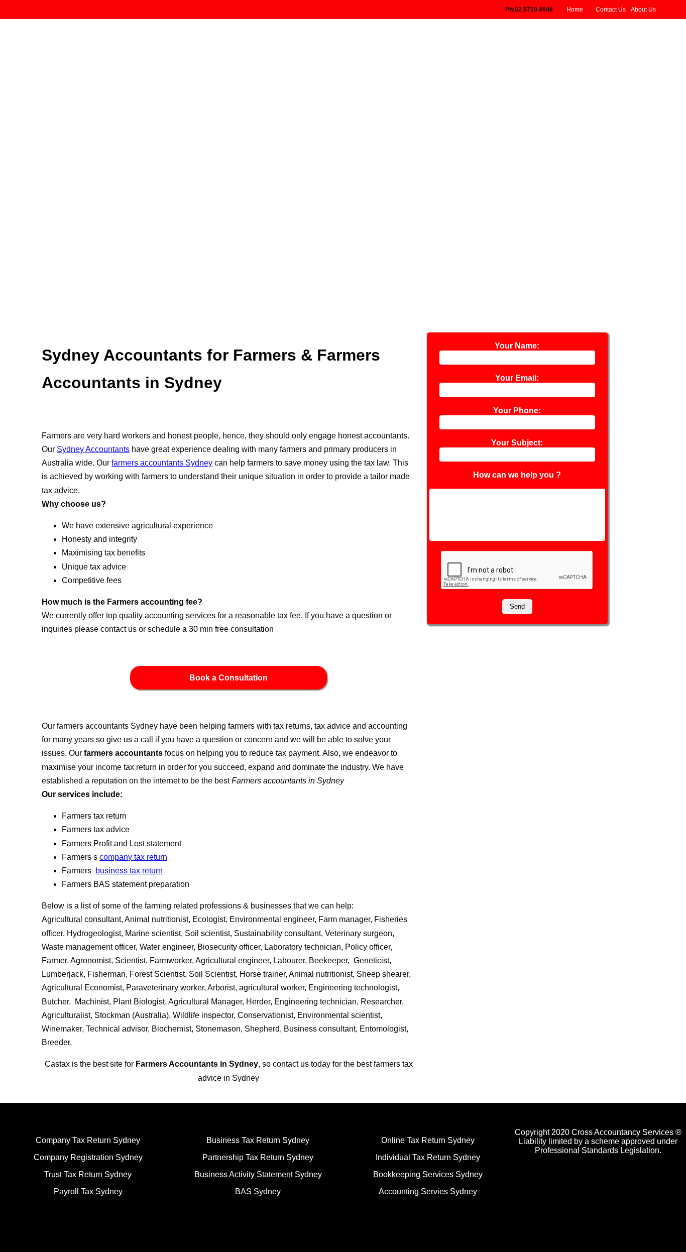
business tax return (129, 870)
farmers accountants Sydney (161, 463)
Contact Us (611, 9)
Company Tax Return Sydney (88, 1140)
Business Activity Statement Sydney (258, 1174)
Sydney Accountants (93, 449)
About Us (643, 9)
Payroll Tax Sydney (88, 1191)
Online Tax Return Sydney (428, 1140)
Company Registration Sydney (88, 1157)
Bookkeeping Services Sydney (428, 1174)
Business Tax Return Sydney (257, 1140)
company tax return (133, 857)
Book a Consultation (228, 677)
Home (574, 9)
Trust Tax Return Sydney (88, 1174)
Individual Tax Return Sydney (428, 1157)
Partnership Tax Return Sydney (257, 1157)
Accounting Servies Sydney (428, 1191)
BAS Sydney (258, 1191)
